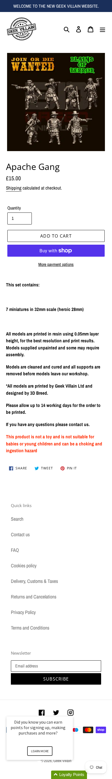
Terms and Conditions (30, 627)
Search (17, 519)
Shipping (13, 188)
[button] (46, 775)
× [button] (70, 712)
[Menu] (102, 28)
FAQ (15, 550)
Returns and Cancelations (33, 596)
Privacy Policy (23, 612)
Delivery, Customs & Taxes (34, 581)
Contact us (20, 534)
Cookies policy (23, 565)
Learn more (40, 751)
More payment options (56, 264)
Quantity (14, 208)
